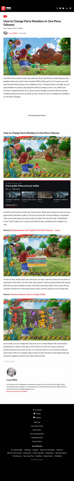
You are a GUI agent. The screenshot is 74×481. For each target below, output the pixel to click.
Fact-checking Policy (37, 434)
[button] (70, 8)
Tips (5, 16)
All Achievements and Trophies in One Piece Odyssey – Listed (35, 230)
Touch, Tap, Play (28, 456)
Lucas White (13, 33)
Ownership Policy (37, 437)
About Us (37, 422)
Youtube (38, 417)
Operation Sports (61, 453)
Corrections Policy (37, 426)
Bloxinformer (48, 456)
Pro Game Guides (17, 450)
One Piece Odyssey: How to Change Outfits (28, 294)
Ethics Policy (37, 430)
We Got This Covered (14, 453)
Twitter (38, 414)
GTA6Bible (58, 456)
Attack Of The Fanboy (47, 450)
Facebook (38, 410)
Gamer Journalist (38, 453)
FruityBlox (38, 456)
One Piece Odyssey (10, 361)
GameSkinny (49, 453)
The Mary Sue (16, 456)
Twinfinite (27, 450)
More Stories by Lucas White (17, 391)
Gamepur (35, 450)
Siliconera (60, 450)
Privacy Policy (37, 441)
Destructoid (27, 453)
